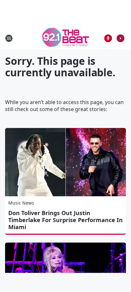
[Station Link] (65, 38)
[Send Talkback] (108, 38)
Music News (21, 203)
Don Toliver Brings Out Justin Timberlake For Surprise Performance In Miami (65, 219)
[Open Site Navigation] (9, 38)
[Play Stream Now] (120, 38)
